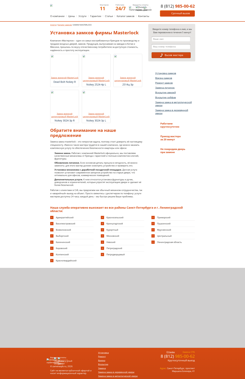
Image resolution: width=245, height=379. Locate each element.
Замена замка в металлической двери (173, 104)
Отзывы (170, 352)
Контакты (143, 16)
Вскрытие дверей (165, 92)
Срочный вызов (180, 13)
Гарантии (95, 16)
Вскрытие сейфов (165, 97)
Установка (103, 352)
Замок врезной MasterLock (64, 77)
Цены (71, 16)
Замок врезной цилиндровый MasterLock (96, 79)
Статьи (109, 16)
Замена (102, 368)
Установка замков (165, 73)
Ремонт (102, 356)
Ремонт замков (164, 82)
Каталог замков (125, 16)
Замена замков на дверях (171, 66)
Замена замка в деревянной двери (171, 112)
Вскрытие (103, 364)
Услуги (82, 16)
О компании (57, 16)
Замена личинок (165, 87)
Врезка (101, 360)
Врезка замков (163, 78)
